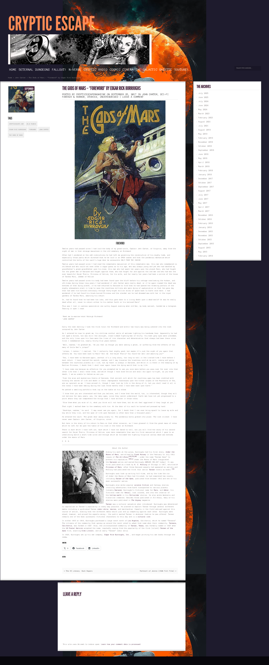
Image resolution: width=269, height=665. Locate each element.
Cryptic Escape (51, 23)
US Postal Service (74, 528)
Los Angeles (133, 520)
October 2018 (205, 146)
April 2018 (204, 162)
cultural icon (144, 517)
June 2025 (203, 97)
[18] (129, 456)
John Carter (20, 77)
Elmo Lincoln (88, 531)
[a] (132, 459)
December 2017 (205, 179)
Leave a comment (132, 97)
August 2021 (204, 122)
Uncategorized (109, 97)
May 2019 (202, 134)
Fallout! (59, 69)
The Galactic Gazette (154, 69)
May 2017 (202, 203)
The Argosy (136, 500)
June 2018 (203, 154)
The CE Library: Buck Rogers (78, 571)
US (146, 462)
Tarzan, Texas (137, 526)
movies (113, 509)
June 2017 (203, 199)
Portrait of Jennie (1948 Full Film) (158, 571)
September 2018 (206, 150)
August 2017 (204, 191)
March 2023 (204, 114)
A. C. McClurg (140, 464)
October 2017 (205, 183)
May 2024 (202, 110)
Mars (156, 490)
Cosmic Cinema (121, 69)
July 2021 (203, 126)
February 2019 (205, 138)
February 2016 (205, 223)
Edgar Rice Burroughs (17, 129)
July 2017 (203, 195)
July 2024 (203, 101)
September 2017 (206, 187)
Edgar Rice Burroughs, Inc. (117, 535)
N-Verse (75, 69)
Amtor (166, 490)
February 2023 (205, 118)
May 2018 (202, 158)
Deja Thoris (31, 124)
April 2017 (204, 207)
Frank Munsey (140, 454)
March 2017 (204, 211)
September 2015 (206, 244)
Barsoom (113, 462)
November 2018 (205, 142)
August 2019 (204, 130)
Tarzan (152, 469)
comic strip (103, 509)
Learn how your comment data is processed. (121, 644)
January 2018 (205, 175)
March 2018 (204, 166)
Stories (92, 97)
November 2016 (205, 215)
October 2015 (205, 240)
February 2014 (205, 256)
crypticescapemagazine (91, 94)
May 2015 (202, 252)
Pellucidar (134, 495)
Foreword (32, 129)
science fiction (141, 485)
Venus (127, 492)
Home (13, 69)
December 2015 (205, 232)
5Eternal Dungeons (34, 69)
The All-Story (122, 457)
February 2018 (205, 171)
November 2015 (205, 236)
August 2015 (204, 248)
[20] (135, 456)
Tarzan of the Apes (124, 478)
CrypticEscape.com (16, 124)
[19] (132, 456)
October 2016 (205, 219)
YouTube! (181, 69)
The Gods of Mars (16, 135)
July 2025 (203, 93)
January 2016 (205, 227)
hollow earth (116, 495)
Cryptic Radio (95, 69)
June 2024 (203, 106)
